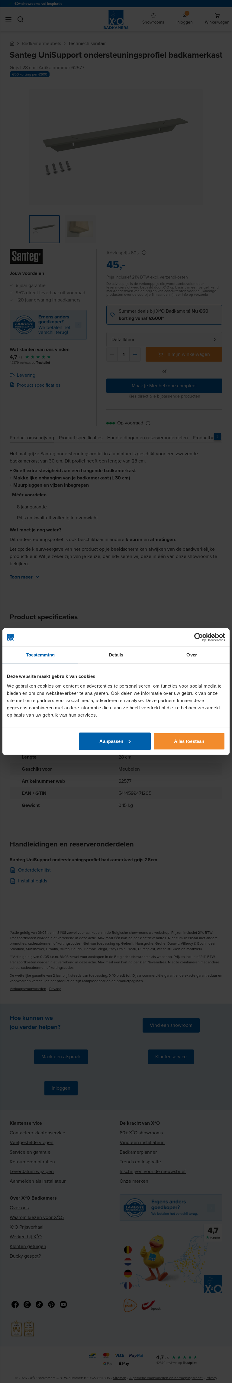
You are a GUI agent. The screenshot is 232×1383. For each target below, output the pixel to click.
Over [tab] (191, 654)
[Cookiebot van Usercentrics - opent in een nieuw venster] (198, 637)
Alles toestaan (189, 740)
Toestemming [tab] (40, 654)
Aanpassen (111, 740)
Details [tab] (116, 654)
